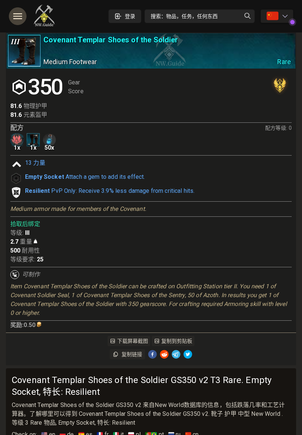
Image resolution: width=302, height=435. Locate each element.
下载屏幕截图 (132, 341)
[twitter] (187, 354)
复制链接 (132, 354)
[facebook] (152, 354)
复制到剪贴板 (176, 341)
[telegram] (176, 354)
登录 (130, 16)
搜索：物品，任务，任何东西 (184, 16)
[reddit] (164, 354)
